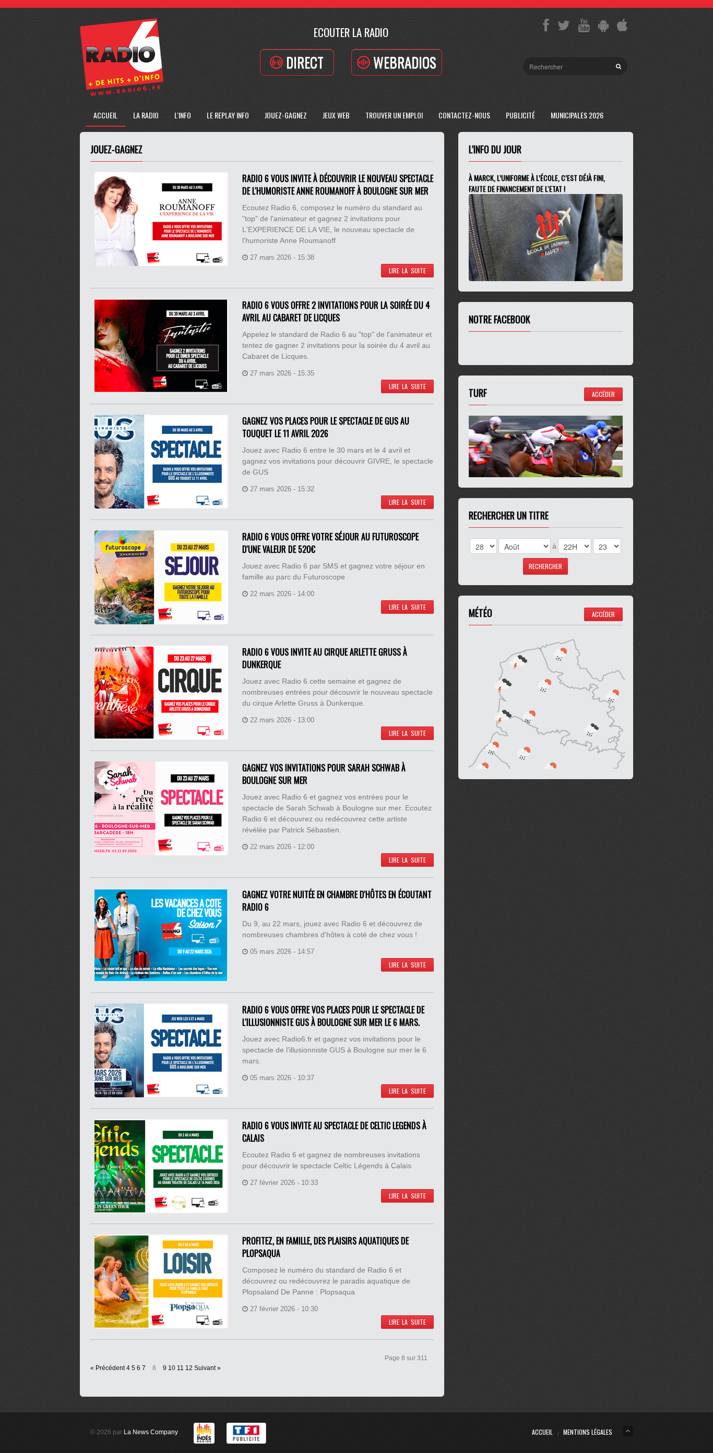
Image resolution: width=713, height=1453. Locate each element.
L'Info (182, 115)
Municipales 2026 (577, 115)
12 (189, 1368)
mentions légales (587, 1431)
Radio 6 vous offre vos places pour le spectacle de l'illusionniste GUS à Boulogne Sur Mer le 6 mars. (333, 1015)
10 (171, 1368)
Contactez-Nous (464, 115)
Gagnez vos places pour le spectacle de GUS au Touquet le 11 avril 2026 (325, 427)
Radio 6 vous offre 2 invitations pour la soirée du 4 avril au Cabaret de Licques (336, 311)
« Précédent (107, 1368)
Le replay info (228, 115)
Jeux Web (336, 115)
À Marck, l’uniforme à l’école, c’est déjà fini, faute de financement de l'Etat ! (537, 183)
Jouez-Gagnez (286, 115)
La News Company (151, 1432)
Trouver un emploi (394, 115)
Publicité (520, 115)
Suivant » (207, 1368)
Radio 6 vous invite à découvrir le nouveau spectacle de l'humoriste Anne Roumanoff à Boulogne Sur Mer (337, 184)
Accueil (105, 115)
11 (180, 1368)
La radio (146, 115)
